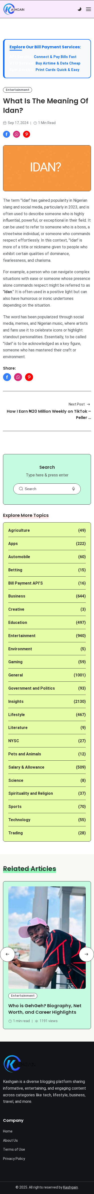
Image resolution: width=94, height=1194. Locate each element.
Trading (15, 833)
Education (17, 622)
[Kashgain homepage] (14, 9)
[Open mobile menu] (88, 9)
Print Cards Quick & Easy (57, 70)
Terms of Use (14, 1149)
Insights (16, 701)
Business (16, 596)
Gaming (15, 662)
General (15, 675)
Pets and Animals (24, 754)
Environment (20, 649)
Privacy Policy (14, 1159)
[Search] (20, 488)
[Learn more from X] (26, 134)
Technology (19, 819)
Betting (15, 570)
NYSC (13, 740)
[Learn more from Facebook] (6, 134)
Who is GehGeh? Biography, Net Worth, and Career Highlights (44, 1008)
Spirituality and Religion (30, 793)
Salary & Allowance (26, 767)
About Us (10, 1140)
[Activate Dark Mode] (79, 9)
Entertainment (17, 90)
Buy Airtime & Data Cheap (58, 63)
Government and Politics (31, 688)
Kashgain (70, 1187)
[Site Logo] (19, 1063)
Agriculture (19, 530)
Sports (15, 806)
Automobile (19, 556)
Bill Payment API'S (25, 583)
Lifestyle (16, 714)
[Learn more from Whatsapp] (16, 134)
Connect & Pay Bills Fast (55, 57)
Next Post (77, 404)
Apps (13, 543)
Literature (18, 727)
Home (8, 1131)
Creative (16, 609)
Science (15, 780)
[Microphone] (73, 488)
